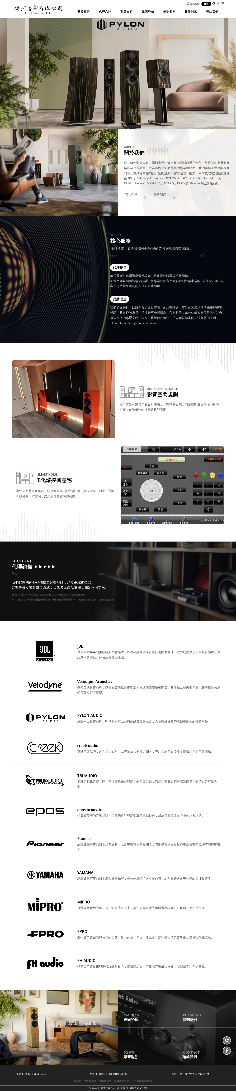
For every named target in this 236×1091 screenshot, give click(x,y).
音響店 (78, 1081)
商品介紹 (131, 194)
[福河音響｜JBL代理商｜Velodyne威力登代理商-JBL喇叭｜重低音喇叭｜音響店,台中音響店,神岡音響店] (38, 10)
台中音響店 (90, 1081)
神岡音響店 (105, 1081)
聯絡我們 (160, 194)
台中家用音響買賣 (141, 1081)
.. (128, 1088)
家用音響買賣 (121, 1081)
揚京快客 (105, 1088)
